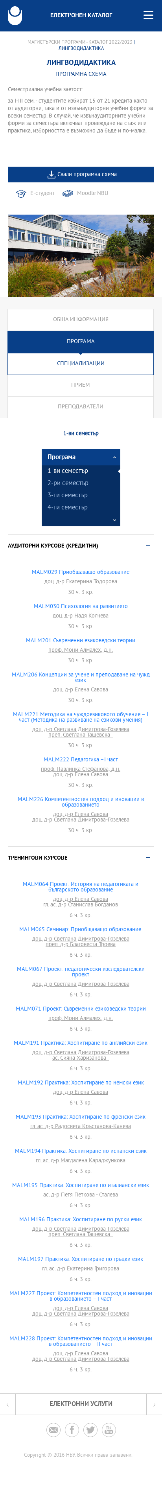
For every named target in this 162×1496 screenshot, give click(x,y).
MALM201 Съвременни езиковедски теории (80, 641)
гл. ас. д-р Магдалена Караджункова (80, 1161)
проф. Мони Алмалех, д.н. (80, 650)
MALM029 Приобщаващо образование (80, 572)
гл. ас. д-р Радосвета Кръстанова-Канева (80, 1127)
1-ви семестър (68, 471)
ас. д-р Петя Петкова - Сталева (80, 1195)
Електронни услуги (81, 1404)
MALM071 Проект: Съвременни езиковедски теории (81, 1009)
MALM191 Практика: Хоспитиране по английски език (80, 1043)
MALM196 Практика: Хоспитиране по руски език (80, 1220)
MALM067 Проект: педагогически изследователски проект (81, 972)
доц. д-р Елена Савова (80, 690)
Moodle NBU (92, 193)
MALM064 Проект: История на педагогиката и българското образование (80, 887)
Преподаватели (80, 407)
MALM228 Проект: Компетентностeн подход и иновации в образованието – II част (80, 1341)
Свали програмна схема (87, 174)
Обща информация (81, 319)
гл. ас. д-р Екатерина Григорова (80, 1269)
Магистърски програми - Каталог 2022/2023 (80, 42)
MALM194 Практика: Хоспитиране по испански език (81, 1151)
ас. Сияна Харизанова (80, 1058)
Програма (81, 342)
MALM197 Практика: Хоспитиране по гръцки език (80, 1260)
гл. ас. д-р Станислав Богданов (80, 905)
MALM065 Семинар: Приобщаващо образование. (80, 930)
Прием (80, 385)
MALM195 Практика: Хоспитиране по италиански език (80, 1186)
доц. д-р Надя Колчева (81, 616)
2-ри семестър (68, 484)
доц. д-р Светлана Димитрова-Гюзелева (80, 730)
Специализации (81, 364)
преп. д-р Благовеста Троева (81, 945)
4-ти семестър (68, 508)
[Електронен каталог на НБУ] (15, 15)
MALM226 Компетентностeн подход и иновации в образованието (81, 802)
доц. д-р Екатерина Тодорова (80, 582)
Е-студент (42, 193)
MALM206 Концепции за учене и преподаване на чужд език (81, 678)
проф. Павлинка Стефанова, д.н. (80, 769)
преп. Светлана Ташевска (80, 735)
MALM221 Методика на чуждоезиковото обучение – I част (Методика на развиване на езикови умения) (80, 717)
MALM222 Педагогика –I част (81, 760)
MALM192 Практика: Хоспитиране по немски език (81, 1083)
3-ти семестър (68, 496)
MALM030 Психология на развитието (81, 607)
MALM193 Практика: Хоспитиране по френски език (80, 1117)
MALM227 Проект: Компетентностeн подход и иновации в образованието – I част (80, 1296)
